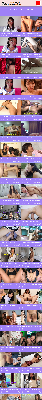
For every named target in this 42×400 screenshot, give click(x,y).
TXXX (18, 329)
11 (18, 9)
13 (21, 9)
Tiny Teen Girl (4, 96)
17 (27, 9)
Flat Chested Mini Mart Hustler (30, 117)
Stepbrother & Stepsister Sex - (9, 242)
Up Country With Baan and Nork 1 (10, 159)
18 (28, 9)
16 (25, 9)
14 (22, 9)
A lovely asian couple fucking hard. (31, 242)
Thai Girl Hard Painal (27, 75)
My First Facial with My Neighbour (31, 368)
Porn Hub (38, 77)
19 (30, 9)
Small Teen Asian (5, 54)
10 (16, 9)
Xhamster (17, 35)
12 (19, 9)
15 (24, 9)
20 (32, 9)
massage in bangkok (27, 138)
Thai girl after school (6, 33)
